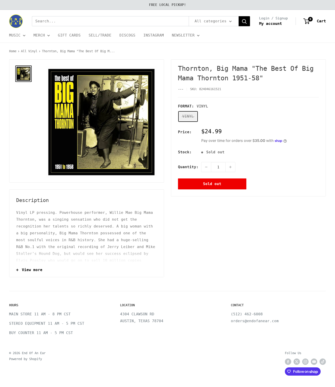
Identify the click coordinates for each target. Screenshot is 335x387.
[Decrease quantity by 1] (206, 167)
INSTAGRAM (153, 35)
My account (270, 23)
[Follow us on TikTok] (323, 361)
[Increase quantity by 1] (230, 167)
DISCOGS (127, 35)
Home (12, 51)
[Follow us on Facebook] (288, 361)
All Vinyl (29, 51)
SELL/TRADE (100, 35)
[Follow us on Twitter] (297, 361)
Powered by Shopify (25, 359)
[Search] (244, 21)
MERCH (39, 35)
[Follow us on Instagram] (305, 361)
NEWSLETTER (183, 35)
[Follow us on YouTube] (314, 361)
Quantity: (188, 167)
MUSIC (15, 35)
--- (180, 89)
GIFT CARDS (69, 35)
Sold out (212, 184)
